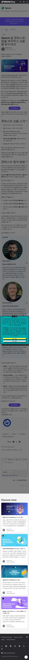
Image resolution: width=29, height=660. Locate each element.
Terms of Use (18, 637)
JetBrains (13, 656)
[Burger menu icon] (27, 2)
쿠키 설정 (14, 341)
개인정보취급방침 (22, 327)
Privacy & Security (6, 637)
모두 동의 (14, 338)
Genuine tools (10, 639)
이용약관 (6, 329)
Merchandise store (9, 653)
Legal (3, 639)
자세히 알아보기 (17, 325)
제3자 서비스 (8, 333)
